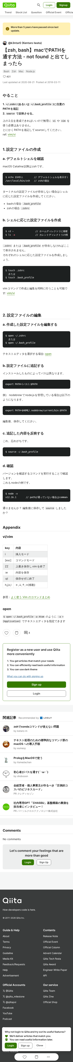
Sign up (25, 1045)
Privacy (7, 947)
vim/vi (12, 134)
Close (39, 1045)
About (6, 936)
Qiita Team (49, 990)
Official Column (51, 947)
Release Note (50, 936)
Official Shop (50, 1002)
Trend (8, 12)
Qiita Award (49, 964)
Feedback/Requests (14, 964)
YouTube (7, 1013)
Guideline (8, 953)
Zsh (14, 71)
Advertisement (11, 975)
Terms (6, 941)
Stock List (21, 12)
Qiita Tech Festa (52, 958)
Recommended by (29, 717)
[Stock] (16, 633)
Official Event (53, 12)
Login (49, 5)
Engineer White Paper (55, 969)
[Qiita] (9, 5)
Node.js (30, 71)
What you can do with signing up (25, 676)
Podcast (7, 1018)
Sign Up (43, 862)
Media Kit (8, 958)
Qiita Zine (48, 996)
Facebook (8, 1007)
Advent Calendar (52, 953)
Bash (6, 71)
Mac (21, 71)
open (48, 353)
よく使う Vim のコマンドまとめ (30, 597)
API (45, 975)
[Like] (6, 633)
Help (5, 969)
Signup (63, 5)
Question (36, 12)
